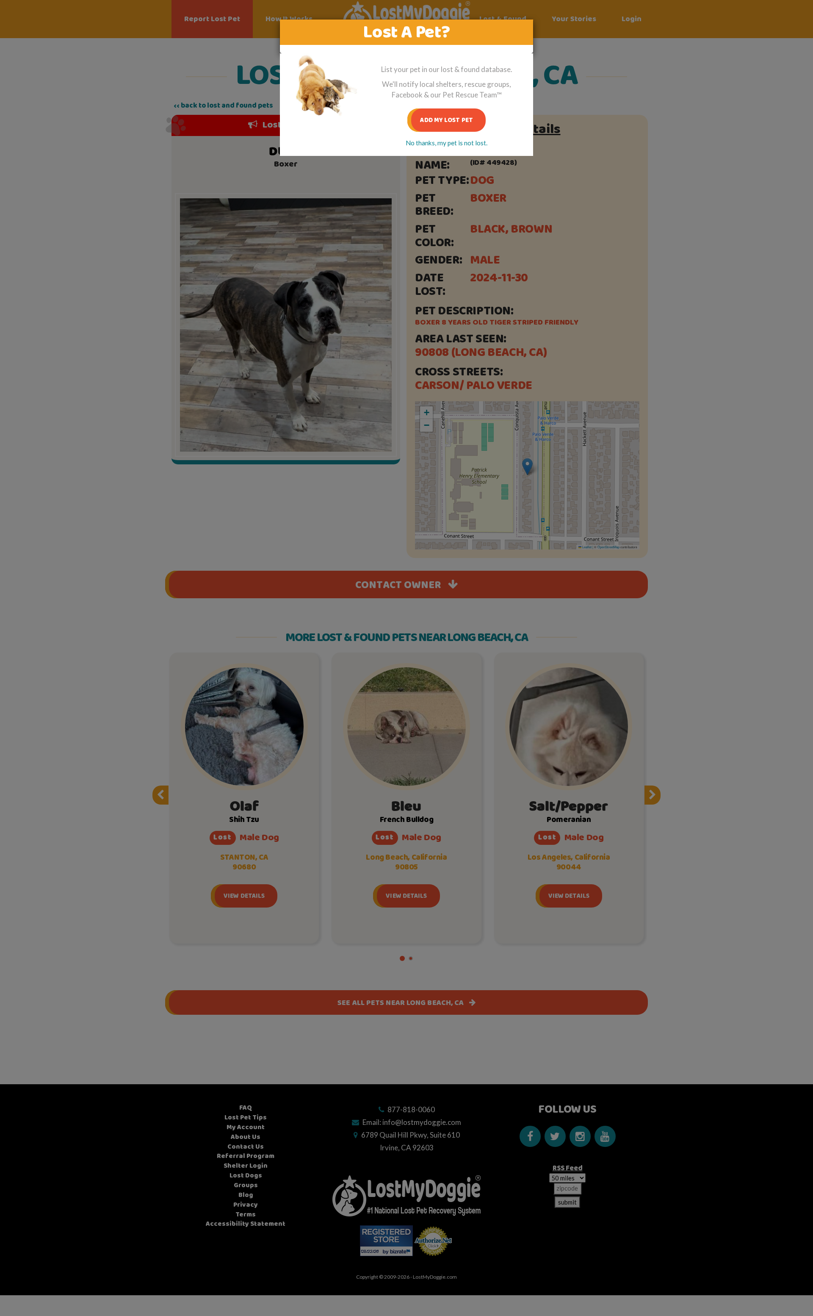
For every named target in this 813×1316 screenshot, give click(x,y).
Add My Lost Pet (446, 120)
